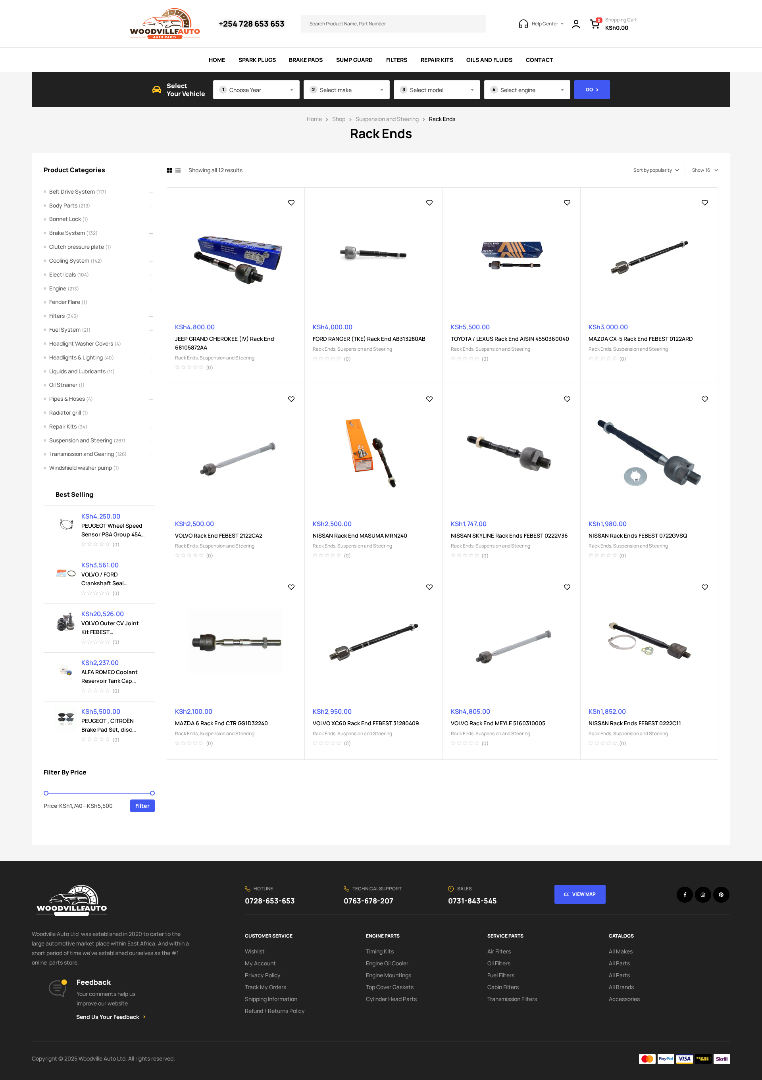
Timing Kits (380, 951)
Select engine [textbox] (517, 90)
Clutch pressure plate (76, 246)
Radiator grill (65, 412)
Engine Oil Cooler (387, 963)
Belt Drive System (72, 191)
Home (314, 119)
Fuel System (65, 329)
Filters (57, 315)
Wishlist (255, 951)
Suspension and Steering (387, 119)
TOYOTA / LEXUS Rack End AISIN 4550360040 (510, 338)
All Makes (621, 951)
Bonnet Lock (65, 219)
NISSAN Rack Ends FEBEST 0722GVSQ (638, 535)
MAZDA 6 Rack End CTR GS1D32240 (221, 723)
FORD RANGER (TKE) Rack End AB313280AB (369, 338)
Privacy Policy (263, 975)
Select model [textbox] (426, 90)
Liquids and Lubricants (77, 371)
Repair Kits (63, 426)
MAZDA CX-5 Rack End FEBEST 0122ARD (641, 338)
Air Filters (499, 951)
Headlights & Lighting (76, 357)
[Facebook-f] (685, 895)
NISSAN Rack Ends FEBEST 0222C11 (635, 723)
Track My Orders (265, 987)
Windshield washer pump (80, 467)
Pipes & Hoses (67, 398)
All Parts (619, 963)
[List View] (178, 170)
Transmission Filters (512, 999)
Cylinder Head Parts (391, 999)
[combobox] (256, 89)
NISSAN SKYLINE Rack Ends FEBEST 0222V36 (509, 535)
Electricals (62, 274)
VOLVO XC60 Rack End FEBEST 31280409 (366, 723)
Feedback (94, 982)
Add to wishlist (291, 203)
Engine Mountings (388, 975)
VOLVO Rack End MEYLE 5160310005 (498, 723)
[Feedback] (57, 989)
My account (260, 963)
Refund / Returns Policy (275, 1011)
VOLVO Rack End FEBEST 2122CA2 (218, 535)
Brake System (67, 232)
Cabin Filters (503, 987)
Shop (338, 119)
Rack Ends (186, 357)
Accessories (624, 999)
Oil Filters (498, 963)
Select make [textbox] (336, 90)
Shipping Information (271, 999)
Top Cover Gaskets (390, 987)
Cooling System (69, 260)
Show (698, 170)
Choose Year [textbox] (245, 90)
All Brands (621, 987)
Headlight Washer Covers (81, 343)
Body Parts (63, 205)
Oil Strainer (63, 384)
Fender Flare (64, 302)
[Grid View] (169, 170)
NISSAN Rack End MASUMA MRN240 (360, 535)
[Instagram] (703, 895)
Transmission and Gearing (81, 453)
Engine (57, 288)
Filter (142, 805)
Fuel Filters (500, 975)
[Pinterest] (721, 895)
